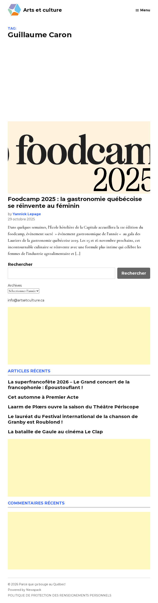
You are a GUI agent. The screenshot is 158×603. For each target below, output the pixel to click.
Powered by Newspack (24, 590)
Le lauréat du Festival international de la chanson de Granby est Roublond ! (73, 419)
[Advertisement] (79, 80)
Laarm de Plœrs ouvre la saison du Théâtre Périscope (74, 407)
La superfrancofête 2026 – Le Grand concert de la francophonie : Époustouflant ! (69, 384)
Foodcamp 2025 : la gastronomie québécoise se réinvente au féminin (75, 202)
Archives (15, 285)
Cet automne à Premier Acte (43, 397)
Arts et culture (42, 10)
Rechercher (20, 264)
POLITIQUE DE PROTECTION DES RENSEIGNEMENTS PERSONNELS (59, 595)
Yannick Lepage (27, 214)
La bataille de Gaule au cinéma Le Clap (55, 432)
